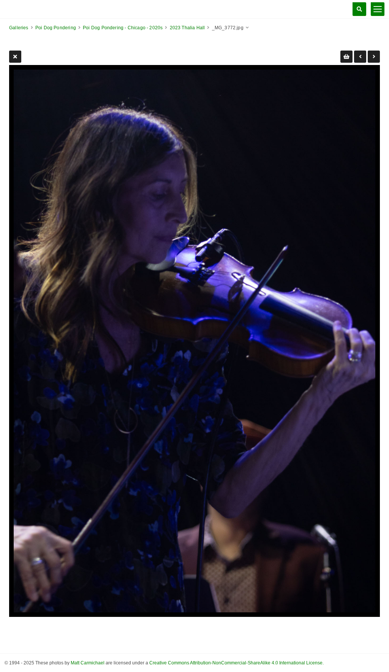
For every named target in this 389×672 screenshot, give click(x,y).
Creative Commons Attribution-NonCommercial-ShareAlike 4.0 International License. (236, 663)
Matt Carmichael (87, 663)
